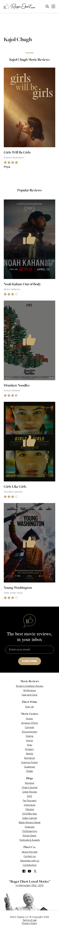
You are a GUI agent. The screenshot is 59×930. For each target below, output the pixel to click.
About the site (29, 852)
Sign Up (29, 706)
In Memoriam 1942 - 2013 (29, 885)
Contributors (29, 865)
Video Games (29, 818)
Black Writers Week (29, 822)
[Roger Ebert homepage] (19, 6)
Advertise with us (29, 860)
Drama (29, 736)
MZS (29, 796)
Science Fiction (29, 762)
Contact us (30, 856)
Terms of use (29, 920)
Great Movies (29, 791)
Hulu (29, 744)
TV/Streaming (29, 831)
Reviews (29, 783)
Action (29, 718)
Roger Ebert (29, 835)
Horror (29, 740)
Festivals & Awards (29, 840)
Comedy (29, 727)
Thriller (29, 771)
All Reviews (29, 690)
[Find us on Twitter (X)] (35, 871)
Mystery (29, 749)
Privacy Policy (29, 923)
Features (29, 826)
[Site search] (47, 6)
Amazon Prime (29, 723)
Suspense (29, 766)
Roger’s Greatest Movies (29, 686)
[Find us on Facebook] (23, 871)
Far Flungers (29, 800)
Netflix (29, 753)
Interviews (29, 805)
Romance (29, 758)
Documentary (29, 731)
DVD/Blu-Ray (29, 813)
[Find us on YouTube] (29, 871)
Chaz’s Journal (29, 787)
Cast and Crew (29, 694)
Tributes (29, 809)
